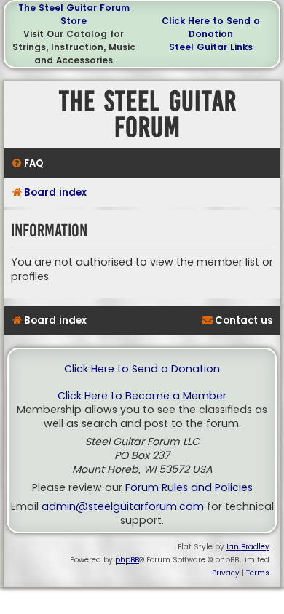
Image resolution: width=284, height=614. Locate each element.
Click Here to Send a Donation (211, 27)
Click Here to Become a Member (142, 396)
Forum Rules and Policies (189, 488)
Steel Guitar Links (211, 47)
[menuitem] (27, 163)
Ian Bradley (247, 546)
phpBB (127, 559)
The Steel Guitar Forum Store (74, 14)
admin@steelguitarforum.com (123, 507)
